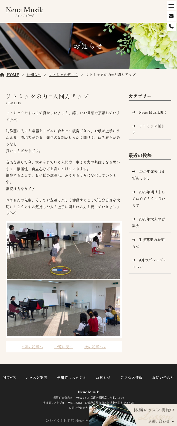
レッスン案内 (36, 377)
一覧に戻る (63, 346)
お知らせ (34, 74)
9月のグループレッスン (149, 263)
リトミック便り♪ (63, 74)
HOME (12, 74)
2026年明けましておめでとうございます (148, 198)
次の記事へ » (95, 346)
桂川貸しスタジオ (71, 377)
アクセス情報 (131, 377)
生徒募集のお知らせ (148, 243)
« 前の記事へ (32, 346)
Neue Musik (88, 392)
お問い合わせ (163, 377)
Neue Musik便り (153, 112)
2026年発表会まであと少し (148, 174)
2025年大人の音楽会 (148, 222)
